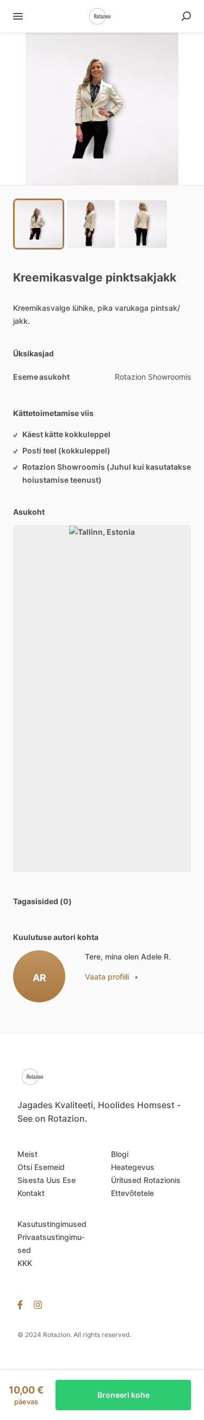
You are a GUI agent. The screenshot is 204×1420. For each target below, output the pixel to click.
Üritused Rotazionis (146, 1180)
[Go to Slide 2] (90, 224)
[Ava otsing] (186, 16)
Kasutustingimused (51, 1224)
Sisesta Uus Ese (46, 1180)
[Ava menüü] (18, 16)
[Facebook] (22, 1304)
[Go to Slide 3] (143, 224)
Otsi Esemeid (41, 1167)
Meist (27, 1154)
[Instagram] (37, 1304)
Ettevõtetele (132, 1193)
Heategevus (132, 1167)
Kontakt (31, 1193)
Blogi (119, 1154)
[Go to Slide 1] (38, 224)
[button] (102, 109)
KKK (24, 1263)
